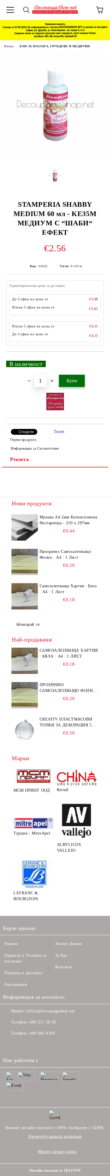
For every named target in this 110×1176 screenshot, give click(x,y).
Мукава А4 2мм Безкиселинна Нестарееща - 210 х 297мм (69, 520)
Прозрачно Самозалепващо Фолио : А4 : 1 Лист (65, 554)
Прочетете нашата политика (55, 1136)
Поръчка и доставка (23, 973)
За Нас (61, 955)
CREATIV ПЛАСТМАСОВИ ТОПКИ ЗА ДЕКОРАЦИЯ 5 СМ (66, 722)
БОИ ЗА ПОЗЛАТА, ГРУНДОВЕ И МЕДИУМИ (55, 46)
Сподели (26, 432)
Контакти (64, 967)
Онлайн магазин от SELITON (55, 1170)
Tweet (59, 432)
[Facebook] (10, 1045)
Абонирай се (28, 624)
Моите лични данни (57, 1151)
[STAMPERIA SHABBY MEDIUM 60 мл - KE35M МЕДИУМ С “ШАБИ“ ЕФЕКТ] (55, 157)
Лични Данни (68, 944)
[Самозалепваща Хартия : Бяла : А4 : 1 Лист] (25, 596)
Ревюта (19, 459)
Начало (9, 46)
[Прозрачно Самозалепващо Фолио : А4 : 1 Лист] (25, 562)
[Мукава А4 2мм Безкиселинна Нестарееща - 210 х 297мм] (25, 527)
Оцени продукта (23, 440)
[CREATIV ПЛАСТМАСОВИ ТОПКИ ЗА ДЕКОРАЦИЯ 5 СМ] (25, 729)
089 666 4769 (42, 1033)
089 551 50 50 (43, 1022)
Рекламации (16, 984)
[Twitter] (23, 1045)
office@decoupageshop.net (50, 1011)
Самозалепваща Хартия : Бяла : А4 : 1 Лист (68, 589)
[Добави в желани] (95, 361)
